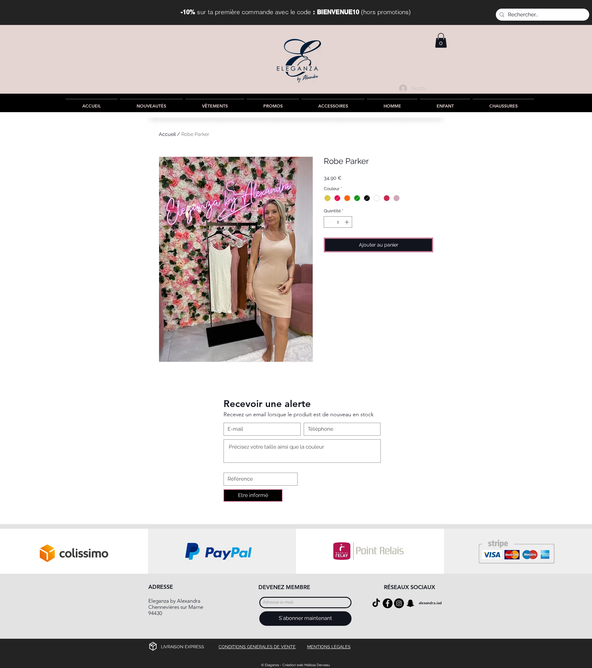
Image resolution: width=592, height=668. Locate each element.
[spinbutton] (337, 222)
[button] (441, 40)
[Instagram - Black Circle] (399, 603)
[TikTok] (376, 603)
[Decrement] (328, 222)
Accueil (167, 134)
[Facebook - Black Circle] (388, 603)
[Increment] (347, 222)
